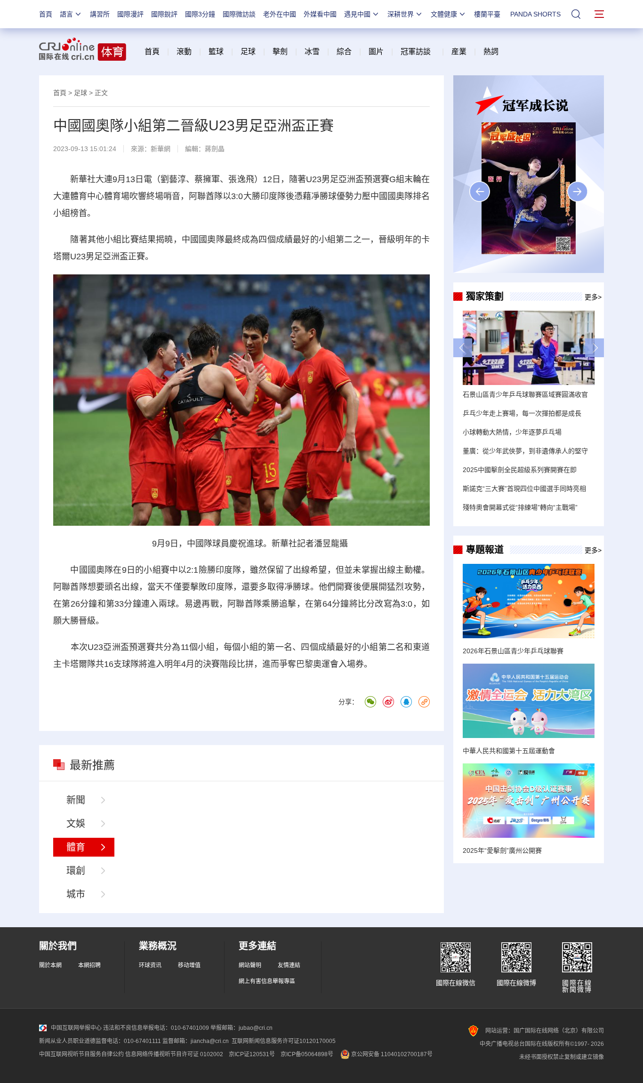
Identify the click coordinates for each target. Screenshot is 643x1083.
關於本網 (50, 965)
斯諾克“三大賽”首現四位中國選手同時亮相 (524, 488)
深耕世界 (400, 14)
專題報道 (485, 550)
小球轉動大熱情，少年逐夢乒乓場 (512, 432)
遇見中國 (357, 14)
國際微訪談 (239, 14)
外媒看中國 (320, 14)
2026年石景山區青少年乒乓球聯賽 (513, 651)
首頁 (45, 14)
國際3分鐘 (200, 14)
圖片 (375, 52)
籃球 (216, 52)
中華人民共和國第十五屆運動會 (509, 750)
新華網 (160, 148)
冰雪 (312, 52)
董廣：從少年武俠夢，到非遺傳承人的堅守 (525, 451)
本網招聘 (89, 965)
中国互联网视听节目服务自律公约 (81, 1054)
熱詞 (490, 52)
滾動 (184, 52)
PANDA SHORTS (535, 14)
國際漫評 (130, 14)
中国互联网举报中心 (76, 1028)
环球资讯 (150, 965)
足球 (248, 52)
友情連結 (289, 965)
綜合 (344, 52)
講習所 (100, 14)
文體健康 (444, 14)
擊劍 (280, 52)
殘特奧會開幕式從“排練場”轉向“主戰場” (520, 507)
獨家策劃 (485, 296)
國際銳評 (164, 14)
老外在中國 (279, 14)
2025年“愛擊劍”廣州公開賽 (502, 850)
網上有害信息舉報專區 (267, 981)
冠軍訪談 (416, 52)
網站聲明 (250, 965)
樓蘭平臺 (487, 14)
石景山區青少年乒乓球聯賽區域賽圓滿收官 (525, 394)
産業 (458, 52)
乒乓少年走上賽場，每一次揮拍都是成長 (522, 413)
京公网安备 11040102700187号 (391, 1054)
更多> (593, 297)
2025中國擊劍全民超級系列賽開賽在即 (520, 469)
